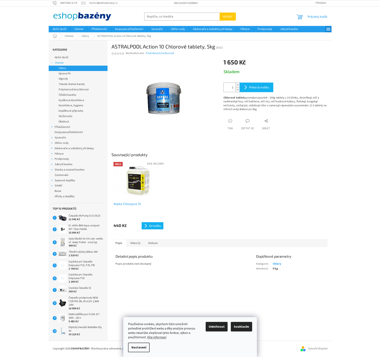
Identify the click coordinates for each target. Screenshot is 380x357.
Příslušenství (62, 127)
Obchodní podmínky (186, 3)
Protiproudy (62, 159)
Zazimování (61, 175)
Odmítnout (217, 326)
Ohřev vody (62, 143)
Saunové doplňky (65, 180)
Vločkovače (65, 116)
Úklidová (64, 122)
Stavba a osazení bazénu (69, 170)
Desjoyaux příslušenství (69, 132)
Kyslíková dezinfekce (71, 100)
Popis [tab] (118, 243)
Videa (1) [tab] (135, 243)
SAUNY (58, 186)
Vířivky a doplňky (65, 196)
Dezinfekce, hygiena (71, 105)
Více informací (156, 337)
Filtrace (59, 154)
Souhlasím (241, 326)
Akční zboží (61, 57)
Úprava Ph (65, 74)
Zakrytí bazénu (63, 164)
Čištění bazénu (67, 95)
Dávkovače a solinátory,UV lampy (74, 148)
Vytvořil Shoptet (318, 349)
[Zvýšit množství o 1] (238, 85)
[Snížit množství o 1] (238, 89)
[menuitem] (59, 29)
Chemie (59, 63)
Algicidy (63, 79)
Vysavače (60, 138)
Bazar (58, 191)
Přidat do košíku (259, 87)
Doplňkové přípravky (71, 111)
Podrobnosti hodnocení (160, 53)
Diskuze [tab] (153, 243)
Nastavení (138, 347)
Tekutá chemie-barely (72, 84)
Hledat (228, 16)
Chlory (62, 68)
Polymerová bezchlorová (74, 90)
